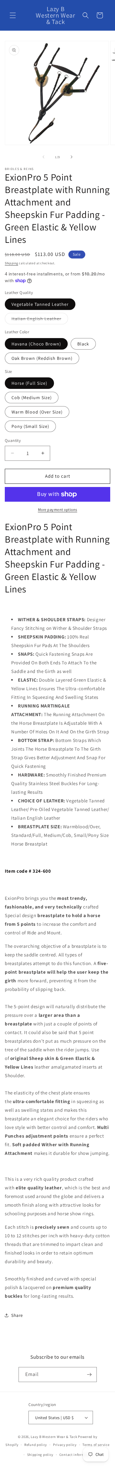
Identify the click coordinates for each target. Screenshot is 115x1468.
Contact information (76, 1454)
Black (83, 344)
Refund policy (35, 1444)
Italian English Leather (40, 319)
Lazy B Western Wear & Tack (54, 1436)
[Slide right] (72, 157)
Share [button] (17, 1315)
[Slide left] (43, 157)
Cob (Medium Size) (32, 397)
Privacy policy (65, 1444)
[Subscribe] (89, 1374)
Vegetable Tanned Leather (40, 304)
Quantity (13, 440)
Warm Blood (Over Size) (37, 412)
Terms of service (95, 1444)
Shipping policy (40, 1454)
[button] (13, 15)
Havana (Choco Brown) (36, 344)
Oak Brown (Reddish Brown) (42, 358)
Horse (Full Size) (29, 383)
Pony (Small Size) (30, 426)
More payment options (57, 509)
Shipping (11, 263)
